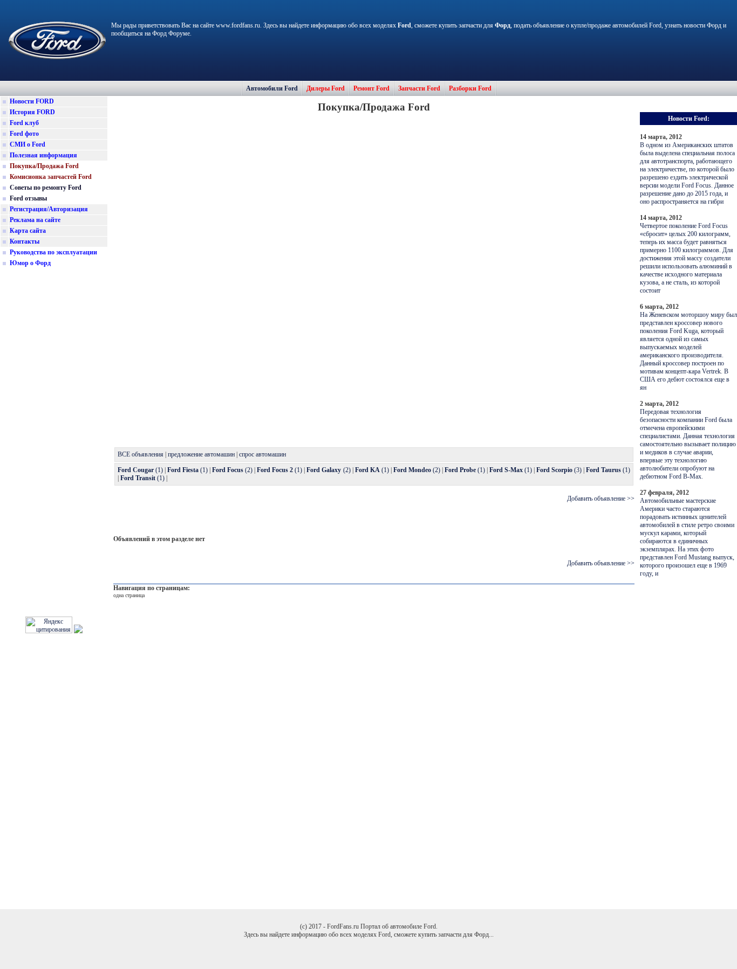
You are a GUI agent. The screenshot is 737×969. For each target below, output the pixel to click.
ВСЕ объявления (140, 454)
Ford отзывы (28, 198)
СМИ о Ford (27, 144)
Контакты (24, 241)
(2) (232, 470)
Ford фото (24, 133)
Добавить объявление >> (600, 498)
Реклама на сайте (35, 220)
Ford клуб (24, 123)
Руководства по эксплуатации (53, 252)
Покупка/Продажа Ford (44, 166)
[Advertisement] (54, 438)
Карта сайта (28, 230)
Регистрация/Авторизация (49, 209)
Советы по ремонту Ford (45, 187)
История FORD (32, 112)
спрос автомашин (262, 454)
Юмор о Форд (30, 263)
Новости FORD (32, 101)
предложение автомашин (201, 454)
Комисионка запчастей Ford (51, 177)
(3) (559, 470)
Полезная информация (43, 155)
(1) (140, 470)
